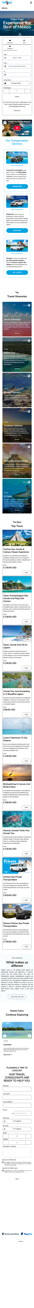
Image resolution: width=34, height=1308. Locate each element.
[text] (16, 83)
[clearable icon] (29, 84)
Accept (17, 1303)
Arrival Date (7, 80)
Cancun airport (18, 214)
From (5, 63)
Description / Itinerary (9, 1146)
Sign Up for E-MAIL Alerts (10, 1168)
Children (5, 1139)
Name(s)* (6, 1086)
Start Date (6, 1118)
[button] (4, 1036)
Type (5, 54)
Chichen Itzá (13, 174)
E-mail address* (7, 1102)
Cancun (13, 172)
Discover (17, 333)
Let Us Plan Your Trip (17, 997)
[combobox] (17, 58)
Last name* (6, 1094)
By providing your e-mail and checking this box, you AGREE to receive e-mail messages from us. (17, 1171)
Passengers (7, 88)
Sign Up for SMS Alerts (9, 1160)
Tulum (8, 174)
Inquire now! (17, 186)
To (4, 71)
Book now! (17, 230)
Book (26, 572)
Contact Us (17, 110)
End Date (5, 1126)
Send (17, 1179)
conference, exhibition (19, 258)
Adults (5, 1133)
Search (17, 96)
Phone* (5, 1110)
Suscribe (17, 1223)
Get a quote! (17, 272)
